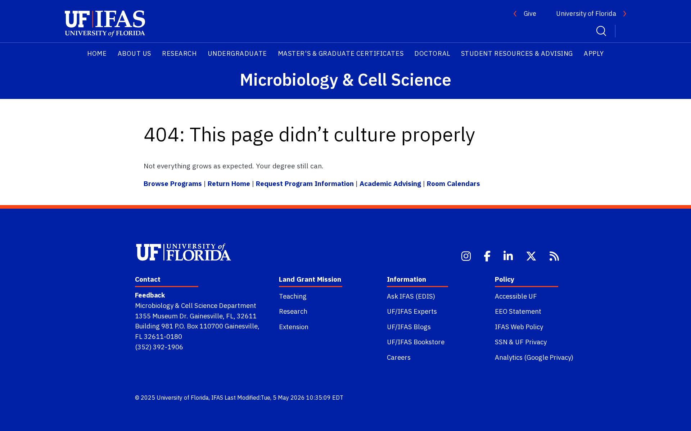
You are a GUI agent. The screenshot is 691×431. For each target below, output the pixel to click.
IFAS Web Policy (519, 326)
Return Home (229, 183)
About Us (134, 53)
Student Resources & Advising (517, 53)
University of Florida (586, 13)
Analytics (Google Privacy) (534, 357)
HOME (97, 53)
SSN (501, 341)
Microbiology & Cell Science (345, 79)
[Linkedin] (508, 255)
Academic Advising (390, 183)
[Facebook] (488, 255)
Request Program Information (305, 183)
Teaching (293, 296)
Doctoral (432, 53)
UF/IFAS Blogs (409, 326)
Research (179, 53)
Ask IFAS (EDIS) (411, 296)
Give (530, 13)
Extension (293, 326)
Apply (594, 53)
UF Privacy (531, 341)
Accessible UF (516, 296)
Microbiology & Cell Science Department (195, 305)
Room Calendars (453, 183)
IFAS (217, 397)
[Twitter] (532, 255)
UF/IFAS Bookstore (415, 341)
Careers (399, 357)
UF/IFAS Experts (412, 311)
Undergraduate (237, 53)
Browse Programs (174, 183)
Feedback (150, 295)
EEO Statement (518, 311)
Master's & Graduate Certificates (340, 53)
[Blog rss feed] (555, 255)
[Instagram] (466, 255)
